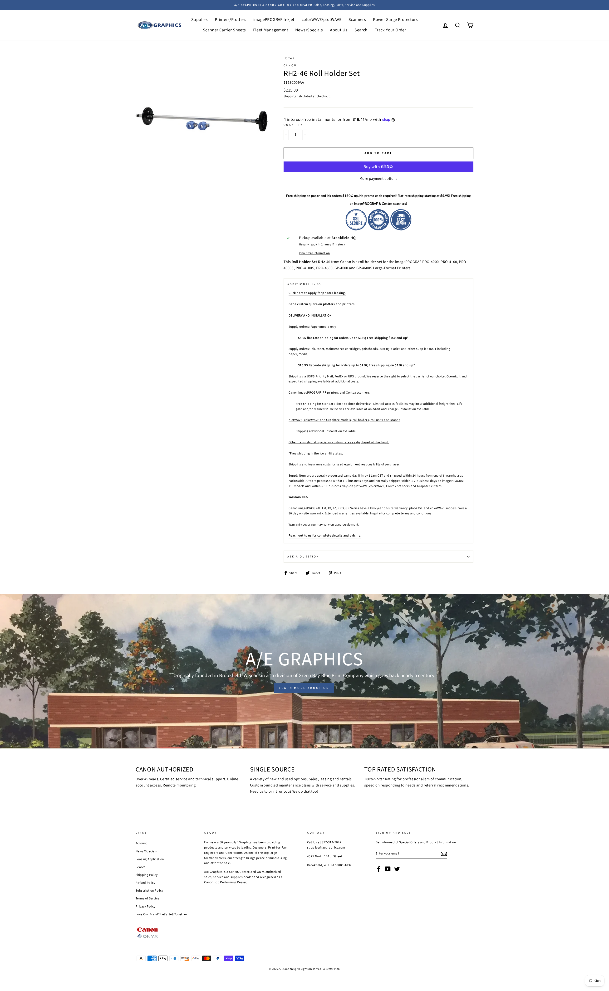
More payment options (378, 178)
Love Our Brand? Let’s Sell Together (161, 914)
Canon (290, 65)
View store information (314, 253)
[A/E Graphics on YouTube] (388, 869)
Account (141, 843)
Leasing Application (150, 859)
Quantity (293, 125)
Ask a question (303, 557)
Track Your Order (390, 30)
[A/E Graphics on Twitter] (397, 869)
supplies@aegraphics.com (326, 847)
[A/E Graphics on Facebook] (378, 869)
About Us (338, 30)
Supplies (199, 20)
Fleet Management (270, 30)
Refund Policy (145, 882)
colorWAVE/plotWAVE (321, 20)
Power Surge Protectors (395, 20)
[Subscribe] (444, 854)
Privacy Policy (145, 906)
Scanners (357, 20)
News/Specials (309, 30)
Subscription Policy (149, 890)
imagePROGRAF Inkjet (274, 20)
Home (288, 58)
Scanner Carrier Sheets (224, 30)
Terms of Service (147, 898)
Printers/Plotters (230, 20)
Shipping (290, 96)
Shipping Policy (146, 875)
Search (360, 30)
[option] (304, 5)
